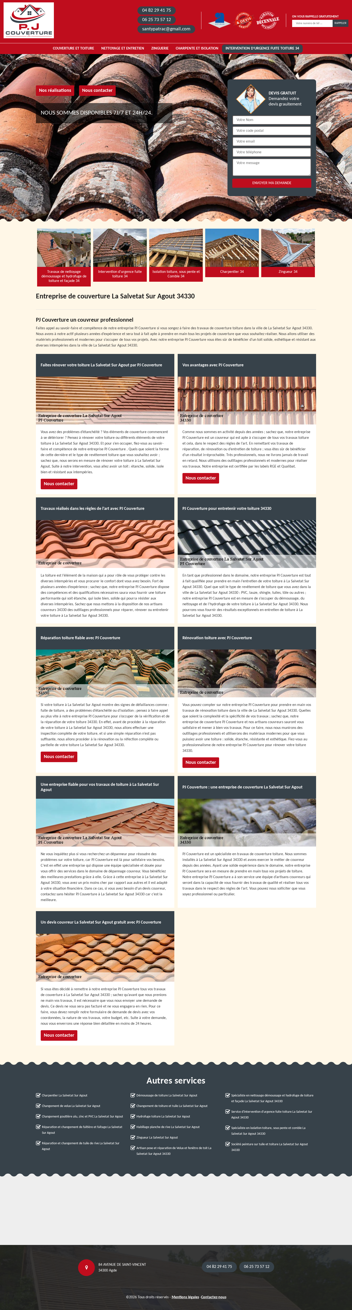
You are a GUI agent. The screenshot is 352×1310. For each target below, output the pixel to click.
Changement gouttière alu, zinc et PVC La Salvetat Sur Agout (82, 1116)
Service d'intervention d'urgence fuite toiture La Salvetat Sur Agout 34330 (271, 1114)
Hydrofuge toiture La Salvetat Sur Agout (163, 1116)
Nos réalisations (55, 90)
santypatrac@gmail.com (166, 29)
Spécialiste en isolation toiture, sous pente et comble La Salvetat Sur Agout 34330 (268, 1131)
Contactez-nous (213, 1297)
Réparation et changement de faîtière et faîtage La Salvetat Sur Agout (82, 1130)
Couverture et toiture (73, 48)
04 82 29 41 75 (156, 10)
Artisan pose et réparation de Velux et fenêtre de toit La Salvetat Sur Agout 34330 (173, 1151)
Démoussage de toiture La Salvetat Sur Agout (166, 1095)
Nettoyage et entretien (122, 48)
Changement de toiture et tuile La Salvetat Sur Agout (172, 1106)
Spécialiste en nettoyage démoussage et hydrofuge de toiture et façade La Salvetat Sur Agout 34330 (272, 1098)
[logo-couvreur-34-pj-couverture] (29, 20)
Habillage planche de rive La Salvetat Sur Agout (168, 1127)
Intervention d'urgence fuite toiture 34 (262, 48)
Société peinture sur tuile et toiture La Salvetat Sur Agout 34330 (269, 1147)
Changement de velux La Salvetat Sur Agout (71, 1106)
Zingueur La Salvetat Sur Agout (157, 1137)
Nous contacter (97, 90)
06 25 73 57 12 (156, 19)
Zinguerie (160, 48)
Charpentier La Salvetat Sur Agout (64, 1095)
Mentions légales (185, 1297)
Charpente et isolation (197, 48)
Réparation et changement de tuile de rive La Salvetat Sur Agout (80, 1146)
